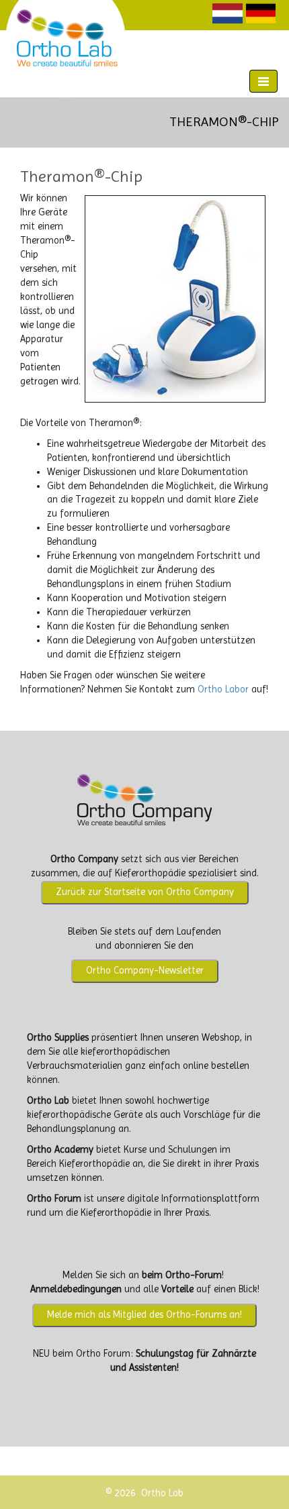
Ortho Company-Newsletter (145, 970)
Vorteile (177, 1289)
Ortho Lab (48, 1100)
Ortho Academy (60, 1149)
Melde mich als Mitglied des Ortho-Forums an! (144, 1314)
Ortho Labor (223, 689)
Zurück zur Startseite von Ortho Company (145, 892)
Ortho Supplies (58, 1037)
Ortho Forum (54, 1198)
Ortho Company (84, 859)
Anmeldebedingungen (76, 1289)
